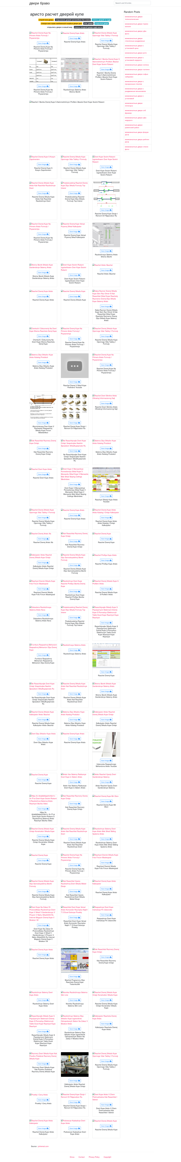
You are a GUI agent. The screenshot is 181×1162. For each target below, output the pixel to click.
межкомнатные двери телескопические (133, 17)
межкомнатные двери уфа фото (135, 32)
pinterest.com (43, 1146)
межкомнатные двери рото (136, 53)
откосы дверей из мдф (101, 20)
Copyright (107, 1157)
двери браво (39, 2)
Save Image (42, 43)
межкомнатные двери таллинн (137, 69)
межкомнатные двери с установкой (134, 97)
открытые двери (101, 23)
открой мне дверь (46, 20)
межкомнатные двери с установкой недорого (134, 58)
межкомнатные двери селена (137, 64)
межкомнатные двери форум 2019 (136, 133)
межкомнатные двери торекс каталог (136, 25)
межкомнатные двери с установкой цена (134, 46)
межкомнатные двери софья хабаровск (136, 75)
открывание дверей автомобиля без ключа (73, 20)
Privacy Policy (94, 1157)
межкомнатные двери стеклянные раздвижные (135, 39)
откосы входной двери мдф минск (88, 27)
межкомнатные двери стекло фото (136, 147)
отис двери (88, 23)
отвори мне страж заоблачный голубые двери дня (61, 23)
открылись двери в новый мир (59, 27)
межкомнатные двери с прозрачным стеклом (134, 82)
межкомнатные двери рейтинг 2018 (137, 140)
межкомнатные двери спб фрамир (135, 111)
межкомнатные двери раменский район (133, 126)
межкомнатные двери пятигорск (133, 104)
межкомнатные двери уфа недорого (135, 118)
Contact (82, 1157)
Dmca (72, 1157)
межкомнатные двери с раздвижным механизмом (135, 89)
